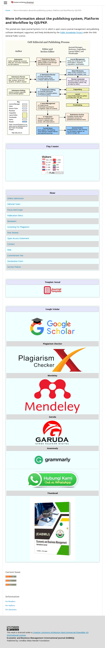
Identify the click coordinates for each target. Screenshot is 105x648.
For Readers (10, 601)
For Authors (10, 605)
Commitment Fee (15, 255)
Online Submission (15, 198)
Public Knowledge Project (71, 32)
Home (7, 10)
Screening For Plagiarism (18, 227)
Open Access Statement (18, 238)
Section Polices (14, 267)
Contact (11, 244)
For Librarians (11, 609)
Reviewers (11, 221)
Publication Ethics (15, 215)
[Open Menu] (5, 2)
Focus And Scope (15, 209)
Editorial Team (13, 204)
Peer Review (12, 232)
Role (9, 249)
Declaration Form (15, 261)
